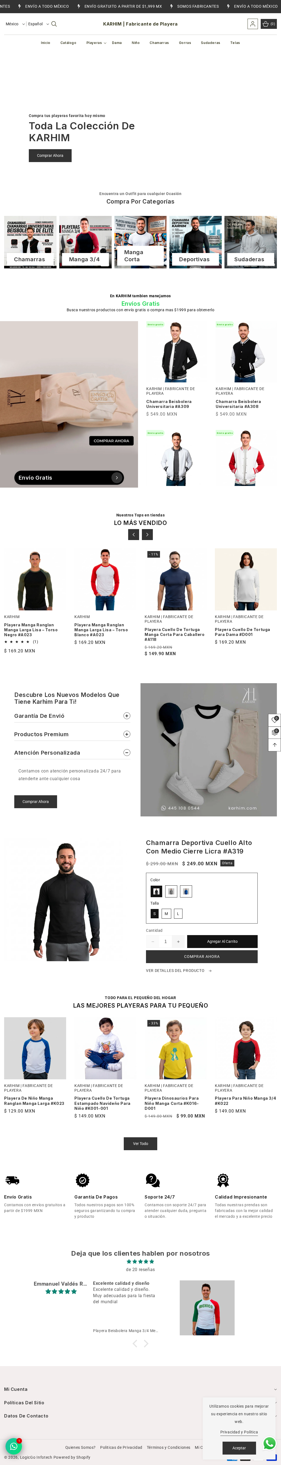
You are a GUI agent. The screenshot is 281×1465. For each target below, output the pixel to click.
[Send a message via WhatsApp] (269, 1443)
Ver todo (140, 1143)
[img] (140, 1262)
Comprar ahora (202, 956)
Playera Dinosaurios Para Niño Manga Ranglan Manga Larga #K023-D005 (244, 1103)
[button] (54, 24)
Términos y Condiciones (168, 1447)
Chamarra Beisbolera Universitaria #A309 (169, 404)
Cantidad (154, 930)
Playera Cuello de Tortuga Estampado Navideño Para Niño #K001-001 (32, 1103)
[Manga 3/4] (85, 242)
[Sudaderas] (250, 242)
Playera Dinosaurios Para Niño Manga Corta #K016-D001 (101, 1103)
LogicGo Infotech (36, 1457)
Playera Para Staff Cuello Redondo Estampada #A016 (244, 632)
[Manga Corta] (140, 242)
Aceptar (239, 1448)
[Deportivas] (195, 242)
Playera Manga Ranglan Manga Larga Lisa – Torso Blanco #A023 (31, 629)
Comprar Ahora (50, 155)
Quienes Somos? (80, 1447)
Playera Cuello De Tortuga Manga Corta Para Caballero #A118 (104, 634)
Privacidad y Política (239, 1432)
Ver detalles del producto (176, 970)
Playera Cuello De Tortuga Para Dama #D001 (172, 632)
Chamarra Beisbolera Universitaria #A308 (238, 404)
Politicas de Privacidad (121, 1447)
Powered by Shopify (72, 1457)
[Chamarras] (30, 242)
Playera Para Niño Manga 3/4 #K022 (175, 1100)
